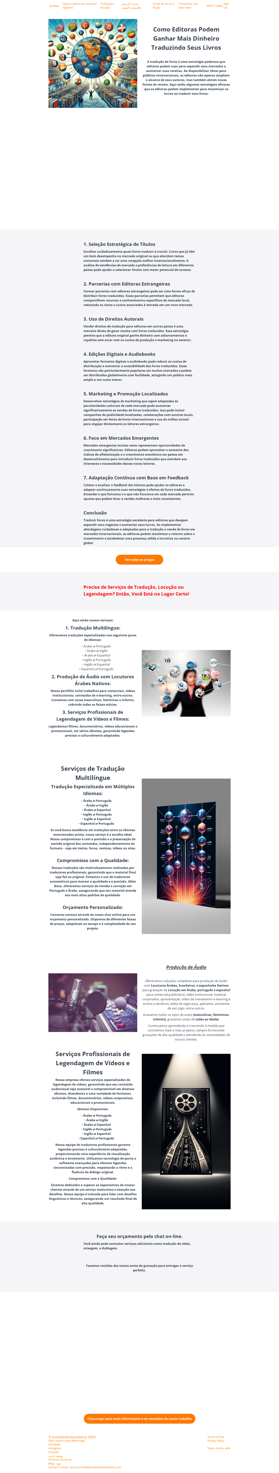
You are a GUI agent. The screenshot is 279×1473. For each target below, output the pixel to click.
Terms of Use (215, 1437)
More (210, 5)
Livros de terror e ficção (164, 5)
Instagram (54, 1448)
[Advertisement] (114, 172)
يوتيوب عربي (55, 1456)
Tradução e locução (107, 5)
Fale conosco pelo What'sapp (66, 1440)
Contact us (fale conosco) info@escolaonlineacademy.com (84, 1467)
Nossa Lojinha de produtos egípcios (80, 5)
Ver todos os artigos (139, 560)
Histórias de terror (60, 1459)
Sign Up (226, 5)
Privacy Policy (215, 1440)
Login (218, 5)
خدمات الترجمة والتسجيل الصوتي (131, 5)
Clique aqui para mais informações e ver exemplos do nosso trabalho (139, 1419)
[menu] (145, 5)
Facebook (54, 1444)
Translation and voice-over (188, 5)
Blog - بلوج (54, 1463)
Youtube (53, 1452)
